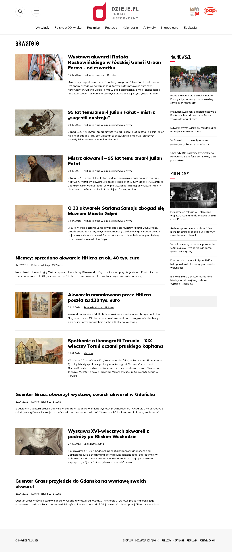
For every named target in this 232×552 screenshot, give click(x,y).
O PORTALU (128, 540)
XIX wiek (88, 353)
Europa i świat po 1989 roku (99, 307)
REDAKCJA (166, 540)
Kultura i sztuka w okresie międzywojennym (108, 124)
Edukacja (190, 27)
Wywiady (42, 27)
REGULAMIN (192, 540)
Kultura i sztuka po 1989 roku (100, 75)
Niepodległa (169, 27)
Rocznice (93, 27)
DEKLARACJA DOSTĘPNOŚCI (147, 540)
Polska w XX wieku (68, 27)
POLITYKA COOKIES (208, 540)
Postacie (111, 27)
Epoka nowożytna (94, 443)
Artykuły (149, 27)
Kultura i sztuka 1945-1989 (46, 401)
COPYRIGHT (178, 540)
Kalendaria (130, 27)
